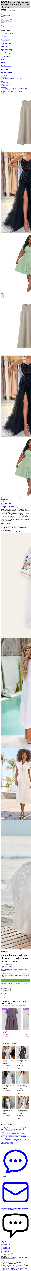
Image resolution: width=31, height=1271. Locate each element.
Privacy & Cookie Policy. (9, 1265)
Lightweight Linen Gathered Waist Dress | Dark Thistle (10, 1032)
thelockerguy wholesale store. (15, 1268)
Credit (7, 1135)
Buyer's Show (17, 1139)
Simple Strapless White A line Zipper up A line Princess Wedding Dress (8, 1086)
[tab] (15, 532)
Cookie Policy (23, 1140)
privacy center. (24, 1266)
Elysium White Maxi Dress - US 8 (8, 1111)
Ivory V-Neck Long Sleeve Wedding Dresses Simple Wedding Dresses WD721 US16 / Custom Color (8, 1061)
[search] (1, 13)
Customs (20, 1135)
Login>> (7, 1036)
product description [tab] (5, 530)
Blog (12, 1139)
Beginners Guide (25, 1139)
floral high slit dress (5, 1129)
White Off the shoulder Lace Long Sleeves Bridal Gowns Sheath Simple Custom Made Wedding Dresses (22, 1111)
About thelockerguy (6, 1139)
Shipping (16, 1135)
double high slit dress (6, 1128)
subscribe (3, 1256)
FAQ (8, 1145)
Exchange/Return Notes (6, 997)
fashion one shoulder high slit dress (20, 1128)
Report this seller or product (8, 506)
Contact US (4, 1145)
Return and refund (10, 1136)
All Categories (9, 1142)
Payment (11, 1135)
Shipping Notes (4, 993)
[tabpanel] (15, 742)
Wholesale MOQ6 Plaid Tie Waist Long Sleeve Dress (22, 1061)
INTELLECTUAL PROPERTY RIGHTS (16, 1269)
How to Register (5, 1133)
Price (18, 1133)
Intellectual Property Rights (22, 1136)
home (2, 88)
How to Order (12, 1133)
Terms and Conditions (13, 1140)
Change (27, 973)
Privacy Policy (4, 1140)
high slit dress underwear (9, 1130)
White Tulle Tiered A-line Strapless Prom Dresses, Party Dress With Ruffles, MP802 (22, 1086)
